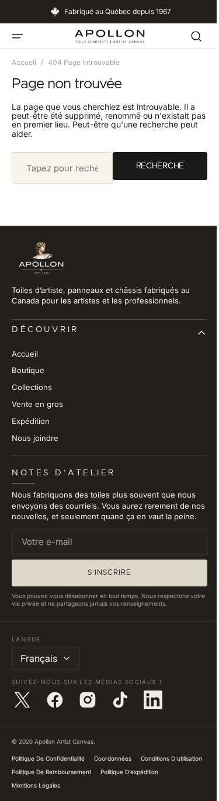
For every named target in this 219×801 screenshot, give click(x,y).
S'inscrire (105, 582)
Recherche (151, 165)
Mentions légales (103, 795)
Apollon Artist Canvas (63, 751)
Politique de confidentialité (48, 768)
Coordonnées (112, 768)
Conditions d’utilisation (42, 782)
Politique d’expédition (40, 795)
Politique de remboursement (122, 782)
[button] (17, 36)
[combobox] (58, 168)
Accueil (24, 62)
